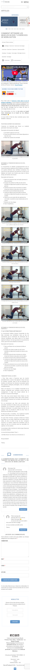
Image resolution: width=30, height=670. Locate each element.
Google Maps (16, 635)
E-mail (3, 565)
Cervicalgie (14, 53)
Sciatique (4, 53)
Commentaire (4, 541)
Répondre (23, 509)
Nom (2, 559)
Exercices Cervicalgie (19, 45)
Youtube (13, 635)
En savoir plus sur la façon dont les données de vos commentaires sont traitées (15, 587)
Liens (18, 659)
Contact (15, 660)
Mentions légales (14, 662)
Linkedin (18, 635)
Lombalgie (23, 20)
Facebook (11, 635)
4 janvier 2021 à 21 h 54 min (18, 517)
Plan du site (13, 659)
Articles (5, 11)
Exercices (12, 45)
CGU (20, 662)
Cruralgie (9, 53)
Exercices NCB (21, 49)
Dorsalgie (5, 20)
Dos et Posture (18, 85)
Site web (3, 572)
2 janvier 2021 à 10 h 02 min (15, 470)
